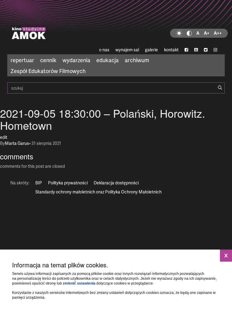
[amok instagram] (215, 49)
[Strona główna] (116, 22)
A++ (218, 33)
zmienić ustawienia (79, 283)
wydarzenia (76, 60)
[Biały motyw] (179, 33)
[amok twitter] (206, 49)
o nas (104, 50)
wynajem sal (127, 50)
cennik (48, 60)
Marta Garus (17, 143)
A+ (206, 33)
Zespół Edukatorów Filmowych (48, 71)
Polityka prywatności (68, 183)
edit (3, 137)
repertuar (22, 60)
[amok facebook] (186, 49)
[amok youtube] (196, 49)
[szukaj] (220, 87)
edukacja (107, 60)
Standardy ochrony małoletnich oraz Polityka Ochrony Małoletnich (98, 192)
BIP (38, 183)
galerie (151, 50)
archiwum (137, 60)
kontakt (171, 50)
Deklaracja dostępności (116, 183)
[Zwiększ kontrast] (189, 33)
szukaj (116, 88)
